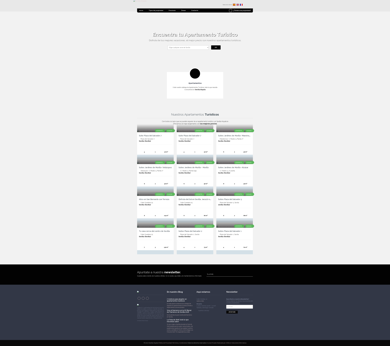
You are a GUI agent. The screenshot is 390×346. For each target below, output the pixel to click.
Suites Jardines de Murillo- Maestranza (235, 136)
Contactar (170, 130)
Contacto (194, 10)
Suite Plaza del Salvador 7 (150, 136)
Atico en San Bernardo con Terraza (154, 199)
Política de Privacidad (165, 343)
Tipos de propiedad (155, 10)
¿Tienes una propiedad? (242, 10)
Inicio (141, 10)
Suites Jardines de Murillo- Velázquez (155, 167)
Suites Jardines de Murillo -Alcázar (233, 167)
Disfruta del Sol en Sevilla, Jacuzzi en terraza (198, 199)
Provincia (172, 10)
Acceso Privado (211, 343)
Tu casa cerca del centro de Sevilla (154, 231)
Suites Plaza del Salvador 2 (190, 231)
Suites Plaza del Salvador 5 (230, 199)
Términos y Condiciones (180, 343)
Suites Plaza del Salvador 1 (230, 231)
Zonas (183, 10)
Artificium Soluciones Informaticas (236, 343)
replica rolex (200, 301)
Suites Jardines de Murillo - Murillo (194, 167)
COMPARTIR (159, 130)
